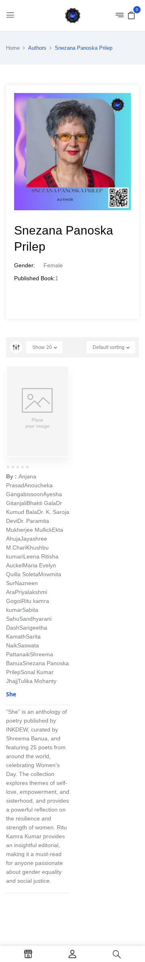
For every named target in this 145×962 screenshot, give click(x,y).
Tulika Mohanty (37, 681)
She (11, 694)
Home (13, 48)
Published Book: (34, 278)
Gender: (24, 265)
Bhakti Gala (41, 503)
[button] (131, 15)
